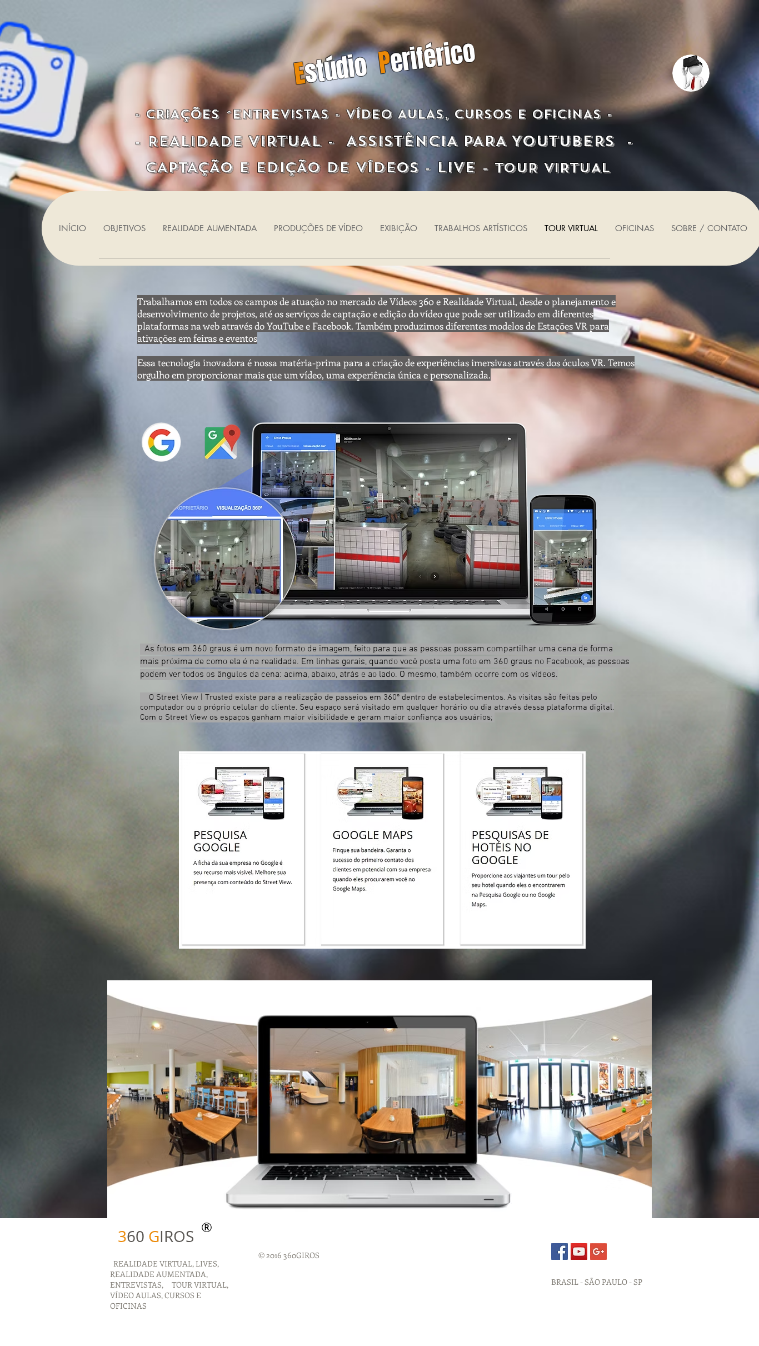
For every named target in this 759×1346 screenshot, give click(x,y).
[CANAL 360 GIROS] (579, 1251)
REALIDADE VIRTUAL (151, 1263)
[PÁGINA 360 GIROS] (559, 1251)
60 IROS (156, 1236)
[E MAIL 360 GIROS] (598, 1251)
